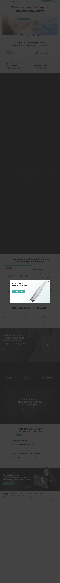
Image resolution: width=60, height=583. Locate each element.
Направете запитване (18, 291)
